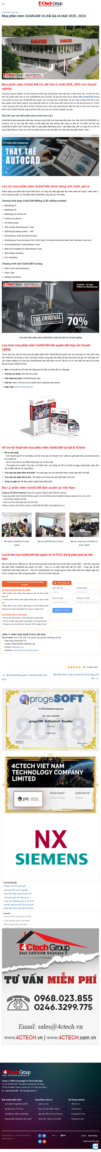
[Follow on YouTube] (44, 1142)
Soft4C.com (76, 1109)
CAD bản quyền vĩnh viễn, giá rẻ (16, 898)
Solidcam (19, 1119)
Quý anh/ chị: (57, 588)
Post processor (56, 1114)
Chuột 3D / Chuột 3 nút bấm (49, 1119)
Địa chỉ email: (57, 598)
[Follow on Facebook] (40, 1136)
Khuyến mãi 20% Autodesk (15, 886)
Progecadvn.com (78, 1114)
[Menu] (3, 4)
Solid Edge (24, 1114)
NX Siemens (10, 1109)
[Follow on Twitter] (44, 1136)
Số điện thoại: (81, 588)
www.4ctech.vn (19, 650)
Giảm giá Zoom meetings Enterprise (19, 908)
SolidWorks (9, 1114)
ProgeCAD (17, 1104)
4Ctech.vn (75, 1104)
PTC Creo (19, 1109)
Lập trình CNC (43, 1114)
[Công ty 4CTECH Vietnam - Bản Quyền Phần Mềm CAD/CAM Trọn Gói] (50, 4)
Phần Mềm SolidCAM (10, 12)
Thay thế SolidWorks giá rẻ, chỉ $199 (19, 901)
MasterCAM (9, 1119)
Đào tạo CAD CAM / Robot (49, 1109)
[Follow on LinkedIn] (40, 1142)
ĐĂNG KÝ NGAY (62, 610)
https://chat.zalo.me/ (24, 387)
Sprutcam (28, 1119)
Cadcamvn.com (77, 1119)
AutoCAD (8, 1104)
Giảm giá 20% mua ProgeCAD (16, 890)
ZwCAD (25, 1104)
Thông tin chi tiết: (83, 598)
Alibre (17, 1114)
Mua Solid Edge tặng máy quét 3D (17, 894)
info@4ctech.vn (17, 647)
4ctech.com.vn (33, 650)
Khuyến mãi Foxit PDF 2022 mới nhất (19, 905)
